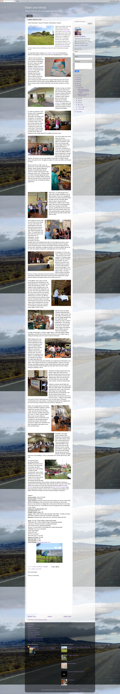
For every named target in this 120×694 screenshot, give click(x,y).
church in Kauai (66, 31)
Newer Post (32, 616)
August (80, 87)
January (80, 109)
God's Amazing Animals (34, 634)
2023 (77, 79)
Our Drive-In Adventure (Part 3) (76, 671)
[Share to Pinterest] (58, 567)
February (80, 107)
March (79, 104)
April (79, 102)
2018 (77, 111)
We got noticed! (72, 663)
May (79, 100)
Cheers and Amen (32, 630)
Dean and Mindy (35, 7)
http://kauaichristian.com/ (43, 542)
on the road (38, 569)
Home (29, 16)
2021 (77, 81)
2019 (77, 85)
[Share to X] (55, 567)
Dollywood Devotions (73, 655)
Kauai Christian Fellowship (51, 53)
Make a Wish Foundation (59, 487)
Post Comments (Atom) (41, 619)
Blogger (76, 689)
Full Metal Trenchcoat (33, 632)
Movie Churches (34, 646)
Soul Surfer (67, 29)
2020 (77, 83)
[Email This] (52, 567)
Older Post (67, 616)
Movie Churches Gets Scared (35, 638)
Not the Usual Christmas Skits (35, 640)
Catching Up (71, 680)
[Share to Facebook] (57, 567)
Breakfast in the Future (34, 628)
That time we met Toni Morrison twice (83, 95)
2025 (77, 77)
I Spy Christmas (32, 636)
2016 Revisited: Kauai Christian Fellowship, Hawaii (83, 91)
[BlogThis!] (53, 567)
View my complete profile (81, 45)
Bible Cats (30, 626)
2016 (33, 569)
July (79, 98)
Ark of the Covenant (62, 46)
